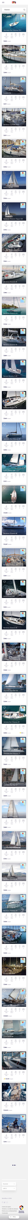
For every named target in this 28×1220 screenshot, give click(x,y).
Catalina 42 (7, 93)
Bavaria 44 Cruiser (9, 974)
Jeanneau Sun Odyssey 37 (11, 753)
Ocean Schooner (8, 502)
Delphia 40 (6, 1068)
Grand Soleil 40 (8, 1036)
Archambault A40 (9, 596)
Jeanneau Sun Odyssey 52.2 (12, 30)
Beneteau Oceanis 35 (10, 407)
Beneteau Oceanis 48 (10, 533)
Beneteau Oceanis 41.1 (10, 313)
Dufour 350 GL (8, 187)
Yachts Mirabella (8, 1099)
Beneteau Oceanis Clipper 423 (13, 219)
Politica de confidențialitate (9, 1211)
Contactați (5, 1213)
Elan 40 (5, 62)
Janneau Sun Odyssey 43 (11, 722)
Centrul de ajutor (6, 1206)
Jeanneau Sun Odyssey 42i (11, 439)
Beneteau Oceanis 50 (10, 816)
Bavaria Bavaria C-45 (10, 376)
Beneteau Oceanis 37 (10, 942)
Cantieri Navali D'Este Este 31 (12, 250)
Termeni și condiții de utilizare (10, 1209)
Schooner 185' (7, 1005)
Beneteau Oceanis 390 (10, 1131)
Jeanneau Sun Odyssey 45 (11, 848)
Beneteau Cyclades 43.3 (11, 124)
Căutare (7, 10)
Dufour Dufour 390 (9, 470)
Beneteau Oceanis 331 (10, 565)
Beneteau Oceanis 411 (10, 879)
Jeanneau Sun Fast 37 (10, 785)
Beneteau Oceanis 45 (10, 282)
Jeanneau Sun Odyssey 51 (11, 156)
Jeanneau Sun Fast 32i (10, 690)
